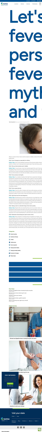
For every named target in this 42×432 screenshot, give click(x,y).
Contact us (24, 420)
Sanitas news (13, 242)
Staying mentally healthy (16, 250)
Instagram (24, 427)
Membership (34, 3)
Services (28, 3)
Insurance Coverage (15, 253)
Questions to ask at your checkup (15, 295)
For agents (14, 422)
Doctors (22, 3)
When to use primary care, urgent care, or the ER (18, 300)
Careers (36, 420)
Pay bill (34, 0)
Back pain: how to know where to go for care (17, 293)
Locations (16, 3)
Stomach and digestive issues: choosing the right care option (21, 290)
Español (39, 0)
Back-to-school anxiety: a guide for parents (17, 298)
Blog (19, 420)
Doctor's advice (14, 234)
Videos (12, 239)
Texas (18, 416)
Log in (29, 0)
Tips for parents (14, 244)
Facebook (18, 427)
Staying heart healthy (15, 247)
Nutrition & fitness (14, 236)
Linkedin (21, 427)
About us (30, 420)
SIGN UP (10, 383)
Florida (13, 416)
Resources (14, 420)
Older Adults (13, 255)
